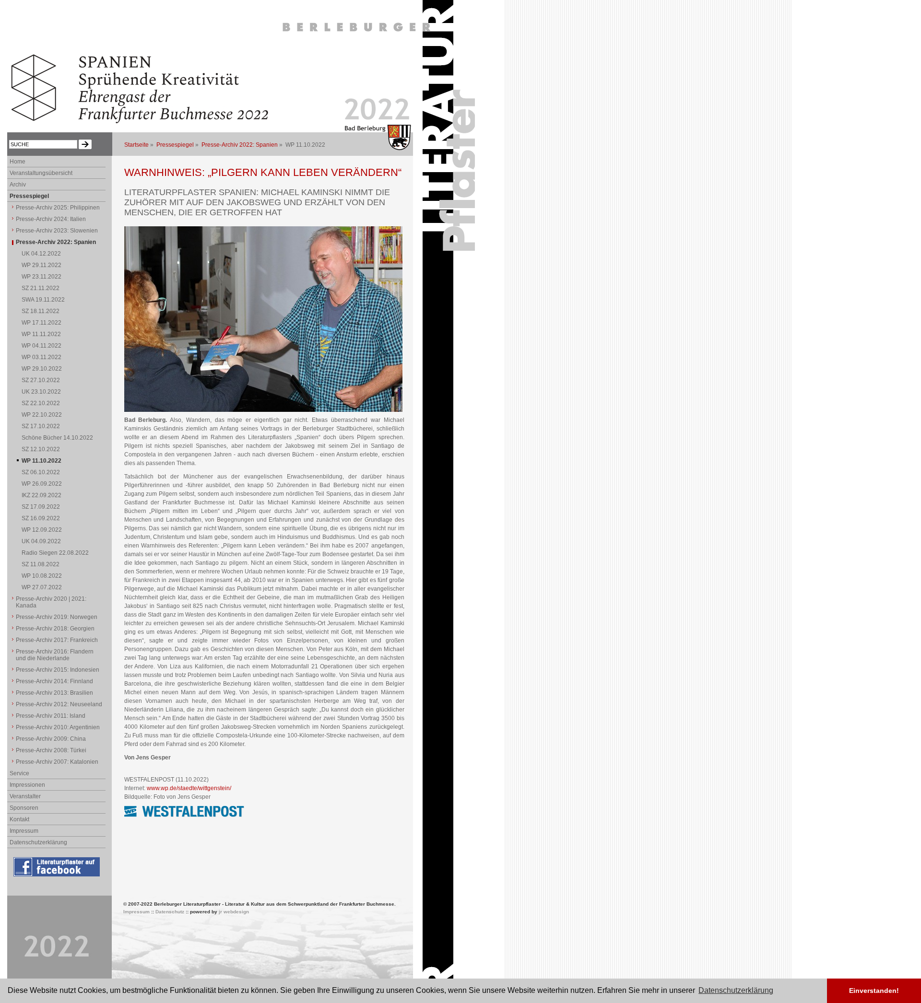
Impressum (24, 831)
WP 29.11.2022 (41, 265)
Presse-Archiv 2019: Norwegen (56, 617)
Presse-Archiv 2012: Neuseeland (59, 704)
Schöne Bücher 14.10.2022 (57, 437)
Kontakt (19, 819)
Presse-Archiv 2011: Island (50, 715)
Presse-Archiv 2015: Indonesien (57, 669)
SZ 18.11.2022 (40, 311)
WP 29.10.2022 (42, 368)
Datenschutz (169, 911)
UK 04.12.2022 (41, 253)
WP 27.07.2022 (42, 587)
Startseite (136, 144)
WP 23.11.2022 (41, 276)
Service (19, 773)
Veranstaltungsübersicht (41, 173)
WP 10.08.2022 (42, 575)
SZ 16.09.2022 (41, 518)
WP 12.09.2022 (42, 529)
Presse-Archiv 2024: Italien (51, 219)
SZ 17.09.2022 (41, 506)
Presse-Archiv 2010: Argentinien (58, 727)
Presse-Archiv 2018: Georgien (55, 628)
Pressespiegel (175, 144)
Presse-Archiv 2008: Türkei (51, 750)
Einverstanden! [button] (874, 990)
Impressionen (27, 784)
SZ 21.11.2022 (40, 288)
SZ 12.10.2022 (41, 449)
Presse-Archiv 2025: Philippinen (58, 207)
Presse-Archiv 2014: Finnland (54, 681)
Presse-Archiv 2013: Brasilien (54, 692)
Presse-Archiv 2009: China (51, 738)
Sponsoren (24, 808)
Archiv (18, 184)
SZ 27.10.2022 (41, 380)
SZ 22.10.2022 (41, 403)
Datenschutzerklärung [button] (735, 990)
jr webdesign (234, 911)
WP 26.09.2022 (42, 483)
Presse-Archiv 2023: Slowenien (57, 230)
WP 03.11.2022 (41, 357)
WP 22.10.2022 (42, 414)
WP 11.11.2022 (41, 334)
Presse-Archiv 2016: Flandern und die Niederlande (55, 655)
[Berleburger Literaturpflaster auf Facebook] (57, 877)
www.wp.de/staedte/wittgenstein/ (189, 788)
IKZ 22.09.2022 (41, 495)
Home (17, 161)
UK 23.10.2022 (41, 391)
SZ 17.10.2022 (41, 426)
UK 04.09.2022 (41, 541)
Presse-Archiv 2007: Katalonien (57, 761)
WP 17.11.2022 (41, 322)
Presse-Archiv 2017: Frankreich (57, 640)
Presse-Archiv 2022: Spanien (239, 144)
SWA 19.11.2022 (43, 299)
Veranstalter (25, 796)
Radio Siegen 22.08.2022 (55, 552)
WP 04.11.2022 (41, 345)
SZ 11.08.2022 (40, 564)
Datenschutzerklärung (38, 842)
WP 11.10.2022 (41, 460)
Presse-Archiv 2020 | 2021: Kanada (51, 602)
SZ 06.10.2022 (41, 472)
